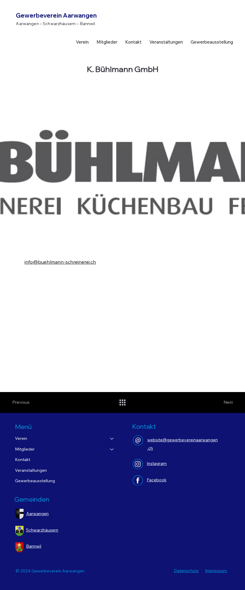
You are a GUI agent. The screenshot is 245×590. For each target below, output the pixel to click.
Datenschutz (186, 570)
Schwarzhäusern (42, 530)
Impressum (216, 570)
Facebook (156, 480)
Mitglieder (25, 449)
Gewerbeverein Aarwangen (56, 15)
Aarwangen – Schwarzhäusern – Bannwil (55, 23)
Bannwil (33, 546)
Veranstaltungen (31, 470)
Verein (21, 438)
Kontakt (22, 459)
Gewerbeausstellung (35, 480)
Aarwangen (37, 513)
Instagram (157, 463)
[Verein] (112, 438)
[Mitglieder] (112, 449)
